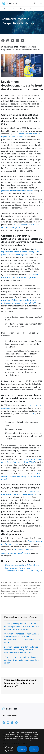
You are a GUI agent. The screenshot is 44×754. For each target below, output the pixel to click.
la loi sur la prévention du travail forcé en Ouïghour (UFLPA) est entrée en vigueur (21, 252)
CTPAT (32, 413)
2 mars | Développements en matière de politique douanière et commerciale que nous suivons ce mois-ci (21, 626)
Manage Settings (10, 749)
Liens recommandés (9, 716)
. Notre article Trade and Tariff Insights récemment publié (20, 476)
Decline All (33, 749)
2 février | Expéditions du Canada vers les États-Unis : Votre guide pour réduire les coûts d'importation (21, 650)
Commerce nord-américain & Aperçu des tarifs (17, 9)
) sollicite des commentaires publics (17, 190)
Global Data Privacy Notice (24, 736)
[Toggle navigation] (41, 3)
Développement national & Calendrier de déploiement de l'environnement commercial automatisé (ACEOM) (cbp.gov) (23, 568)
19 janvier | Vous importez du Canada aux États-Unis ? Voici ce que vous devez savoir (21, 660)
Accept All (22, 749)
